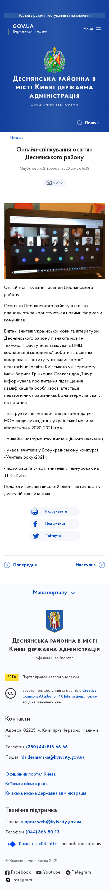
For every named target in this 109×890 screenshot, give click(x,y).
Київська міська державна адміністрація (45, 793)
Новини (17, 138)
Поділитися (55, 524)
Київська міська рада (26, 784)
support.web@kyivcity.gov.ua (50, 822)
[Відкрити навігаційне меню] (98, 29)
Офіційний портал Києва (30, 774)
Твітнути (53, 536)
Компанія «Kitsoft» (38, 844)
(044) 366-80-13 (42, 832)
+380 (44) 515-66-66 (47, 747)
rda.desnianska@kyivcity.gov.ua (52, 757)
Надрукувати (56, 512)
